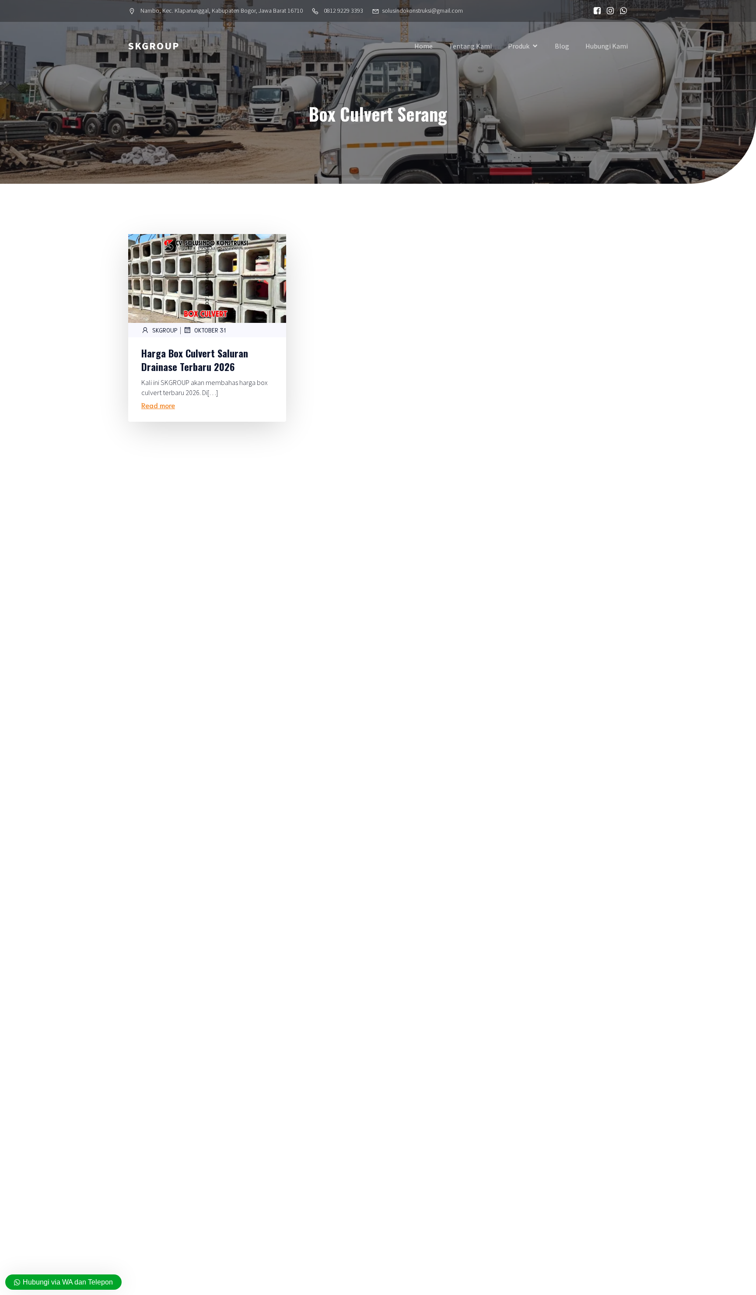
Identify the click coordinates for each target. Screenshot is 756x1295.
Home (423, 46)
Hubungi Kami (606, 46)
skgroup (165, 330)
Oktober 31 (210, 330)
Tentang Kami (470, 46)
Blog (562, 46)
